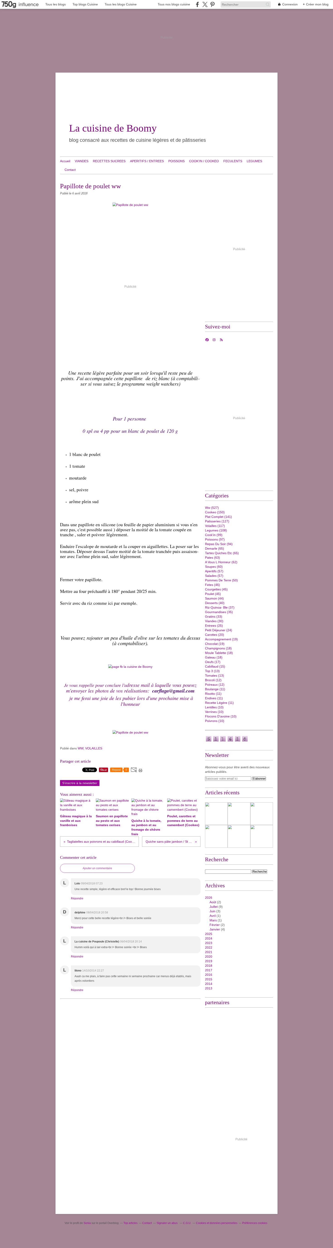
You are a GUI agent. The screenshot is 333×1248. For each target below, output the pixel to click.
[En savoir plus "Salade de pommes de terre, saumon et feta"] (216, 836)
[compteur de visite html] (227, 741)
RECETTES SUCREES (109, 161)
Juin (212, 911)
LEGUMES (254, 161)
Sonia (88, 1223)
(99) (213, 535)
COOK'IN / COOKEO (204, 161)
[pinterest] (212, 4)
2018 (208, 965)
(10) (214, 707)
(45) (216, 589)
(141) (218, 517)
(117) (215, 526)
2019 (208, 961)
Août (213, 902)
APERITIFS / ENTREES (147, 161)
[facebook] (197, 4)
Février (215, 925)
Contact (70, 169)
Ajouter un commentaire (97, 868)
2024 (208, 938)
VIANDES (81, 161)
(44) (214, 598)
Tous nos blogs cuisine (174, 4)
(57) (214, 571)
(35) (219, 612)
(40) (214, 603)
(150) (215, 512)
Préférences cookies (254, 1223)
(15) (215, 666)
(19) (221, 639)
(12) (213, 680)
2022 (208, 947)
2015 (208, 979)
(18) (218, 648)
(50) (221, 580)
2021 (208, 952)
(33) (213, 616)
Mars (213, 920)
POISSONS (176, 161)
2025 (208, 934)
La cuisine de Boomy (113, 128)
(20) (214, 634)
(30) (214, 621)
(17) (212, 662)
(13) (212, 671)
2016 (208, 974)
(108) (216, 530)
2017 (208, 970)
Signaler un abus (167, 1223)
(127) (217, 521)
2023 (208, 943)
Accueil (65, 161)
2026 (208, 897)
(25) (214, 625)
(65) (214, 548)
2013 (208, 988)
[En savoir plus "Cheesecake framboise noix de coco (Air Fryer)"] (216, 813)
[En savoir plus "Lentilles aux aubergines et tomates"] (239, 813)
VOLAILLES (93, 748)
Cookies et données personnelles (216, 1223)
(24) (218, 630)
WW (80, 748)
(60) (214, 566)
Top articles (130, 1223)
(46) (212, 585)
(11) (215, 689)
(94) (219, 544)
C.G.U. (187, 1223)
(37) (219, 607)
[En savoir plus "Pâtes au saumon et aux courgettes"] (239, 836)
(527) (212, 507)
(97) (215, 539)
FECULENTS (232, 161)
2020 (208, 956)
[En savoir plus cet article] (261, 813)
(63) (212, 557)
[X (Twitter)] (205, 4)
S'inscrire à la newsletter (79, 783)
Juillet (214, 906)
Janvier (215, 929)
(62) (221, 562)
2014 (208, 984)
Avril (213, 916)
